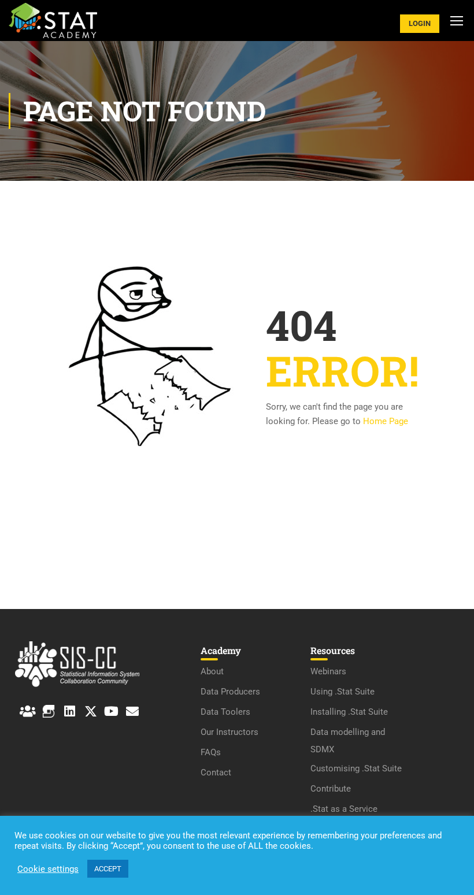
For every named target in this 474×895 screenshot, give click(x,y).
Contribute (330, 788)
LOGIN (420, 23)
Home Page (385, 421)
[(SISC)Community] (27, 711)
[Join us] (69, 711)
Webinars (328, 671)
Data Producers (230, 691)
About (212, 671)
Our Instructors (229, 732)
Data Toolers (225, 712)
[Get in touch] (132, 711)
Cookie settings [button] (48, 869)
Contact (216, 772)
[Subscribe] (111, 711)
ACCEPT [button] (107, 868)
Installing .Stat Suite (349, 712)
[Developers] (48, 711)
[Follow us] (90, 711)
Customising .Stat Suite (356, 768)
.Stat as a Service (343, 809)
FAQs (211, 752)
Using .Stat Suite (342, 691)
